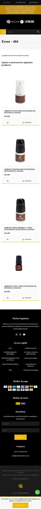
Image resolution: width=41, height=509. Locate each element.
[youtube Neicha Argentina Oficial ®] (24, 334)
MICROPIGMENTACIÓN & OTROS (10, 359)
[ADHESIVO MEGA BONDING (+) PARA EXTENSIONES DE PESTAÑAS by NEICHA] (8, 239)
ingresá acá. (35, 475)
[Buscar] (38, 32)
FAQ (10, 370)
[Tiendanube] (20, 493)
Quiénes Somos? (31, 348)
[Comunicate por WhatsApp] (37, 492)
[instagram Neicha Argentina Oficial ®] (16, 334)
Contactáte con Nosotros (30, 365)
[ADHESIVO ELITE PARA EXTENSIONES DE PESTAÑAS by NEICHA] (8, 122)
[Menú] (3, 32)
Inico (10, 348)
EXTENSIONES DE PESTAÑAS (10, 353)
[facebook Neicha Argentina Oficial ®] (20, 334)
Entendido (20, 505)
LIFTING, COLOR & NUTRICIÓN (31, 353)
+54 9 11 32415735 (20, 452)
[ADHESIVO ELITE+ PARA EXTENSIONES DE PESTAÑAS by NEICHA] (8, 297)
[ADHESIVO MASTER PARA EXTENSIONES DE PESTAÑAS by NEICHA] (8, 180)
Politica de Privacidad (31, 370)
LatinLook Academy (30, 358)
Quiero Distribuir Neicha (10, 364)
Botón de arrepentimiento (21, 479)
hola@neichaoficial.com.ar (20, 456)
